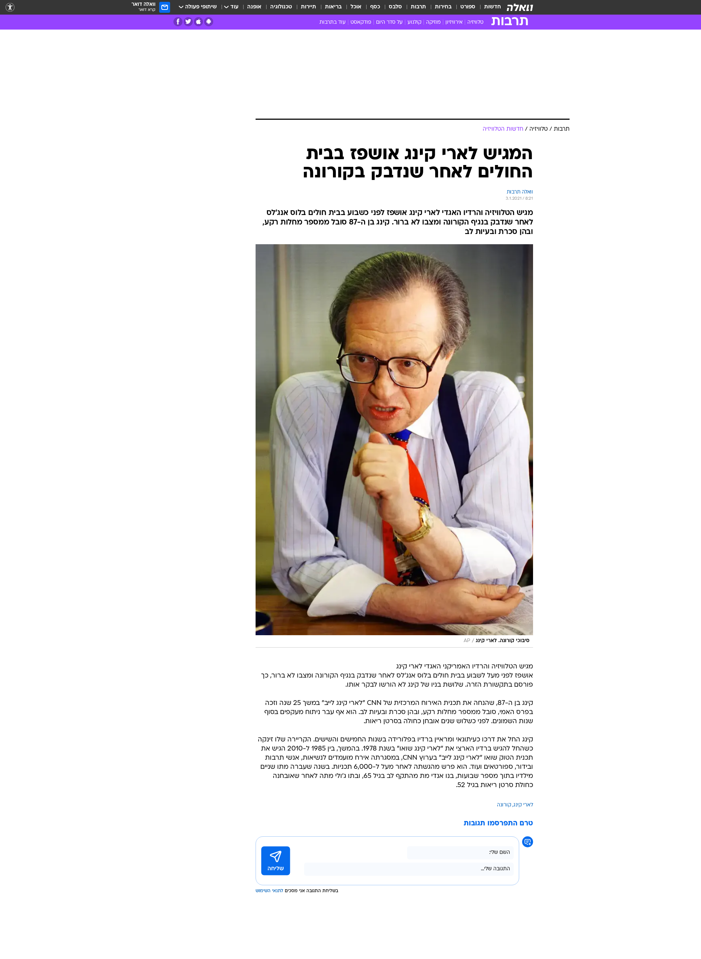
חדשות (492, 7)
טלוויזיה (475, 22)
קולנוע (414, 22)
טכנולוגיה (281, 7)
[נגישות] (10, 7)
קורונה (504, 805)
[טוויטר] (188, 21)
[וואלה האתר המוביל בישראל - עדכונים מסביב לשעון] (520, 7)
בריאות (333, 7)
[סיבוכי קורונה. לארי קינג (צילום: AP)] (394, 446)
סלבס (395, 7)
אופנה (254, 7)
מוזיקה (433, 22)
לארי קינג (523, 805)
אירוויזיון (454, 22)
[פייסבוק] (178, 21)
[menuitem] (488, 7)
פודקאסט (360, 22)
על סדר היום (389, 22)
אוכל (355, 7)
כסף (375, 7)
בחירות (443, 7)
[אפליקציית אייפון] (198, 21)
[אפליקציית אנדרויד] (208, 21)
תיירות (308, 7)
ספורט (467, 7)
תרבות (418, 7)
